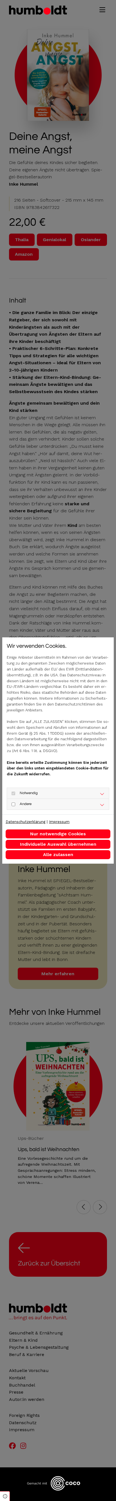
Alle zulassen (58, 854)
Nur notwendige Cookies (58, 833)
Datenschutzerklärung (25, 822)
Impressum (59, 822)
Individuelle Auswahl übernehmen (58, 844)
